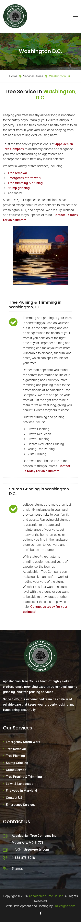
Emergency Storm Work (23, 742)
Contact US (14, 798)
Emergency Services (21, 805)
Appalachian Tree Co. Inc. (46, 896)
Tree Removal (16, 749)
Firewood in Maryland (21, 790)
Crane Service (16, 770)
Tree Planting (15, 756)
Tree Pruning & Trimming (24, 777)
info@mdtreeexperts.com (30, 849)
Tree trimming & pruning (25, 183)
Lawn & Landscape (19, 784)
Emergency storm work (24, 178)
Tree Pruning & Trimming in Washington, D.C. (35, 305)
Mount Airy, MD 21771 (27, 843)
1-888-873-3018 (23, 858)
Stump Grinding (17, 763)
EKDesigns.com (64, 906)
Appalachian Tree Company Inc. (34, 835)
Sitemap (18, 868)
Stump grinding (19, 188)
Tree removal (17, 173)
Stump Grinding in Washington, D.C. (39, 491)
